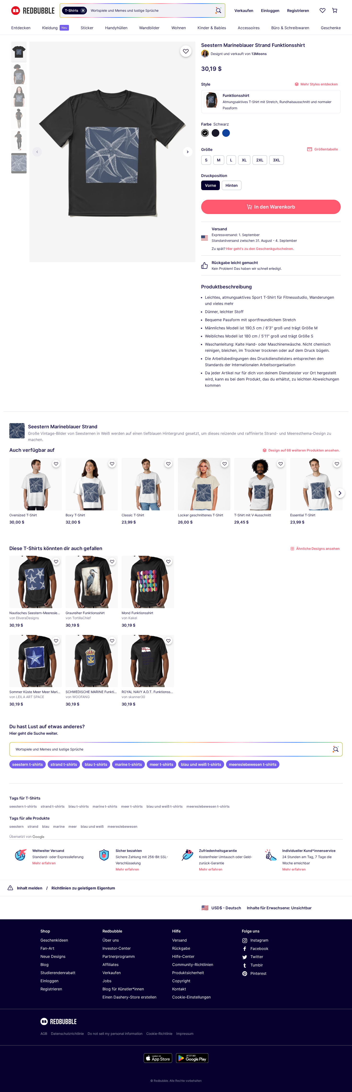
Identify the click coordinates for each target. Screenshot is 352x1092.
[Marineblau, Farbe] (215, 133)
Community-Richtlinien (192, 964)
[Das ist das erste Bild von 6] (37, 152)
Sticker (87, 27)
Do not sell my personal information (115, 1033)
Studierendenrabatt (57, 972)
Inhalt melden (29, 888)
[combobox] (142, 10)
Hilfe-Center (183, 956)
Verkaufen (111, 972)
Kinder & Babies (212, 27)
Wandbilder (149, 27)
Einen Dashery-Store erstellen (129, 997)
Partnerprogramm (118, 956)
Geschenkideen (54, 940)
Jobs (106, 980)
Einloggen (49, 980)
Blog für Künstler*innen (123, 989)
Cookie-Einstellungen (191, 997)
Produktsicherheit (188, 972)
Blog (44, 964)
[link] (27, 764)
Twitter (256, 956)
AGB (43, 1033)
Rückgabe (181, 948)
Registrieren (51, 989)
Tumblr (256, 965)
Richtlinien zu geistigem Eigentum (83, 888)
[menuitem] (20, 27)
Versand (179, 940)
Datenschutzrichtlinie (67, 1033)
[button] (19, 52)
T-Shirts (33, 798)
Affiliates (110, 964)
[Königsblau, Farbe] (226, 133)
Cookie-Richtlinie (159, 1033)
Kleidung (54, 27)
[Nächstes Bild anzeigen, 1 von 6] (188, 152)
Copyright (181, 980)
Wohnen (178, 27)
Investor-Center (116, 948)
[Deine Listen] (322, 10)
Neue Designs (52, 956)
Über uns (110, 940)
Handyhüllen (116, 27)
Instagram (259, 940)
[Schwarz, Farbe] (205, 133)
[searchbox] (176, 749)
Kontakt (179, 989)
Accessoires (249, 27)
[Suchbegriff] (218, 10)
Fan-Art (47, 948)
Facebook (259, 948)
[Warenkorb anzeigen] (335, 10)
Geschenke (331, 27)
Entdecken (20, 27)
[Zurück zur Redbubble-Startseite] (32, 10)
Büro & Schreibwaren (290, 27)
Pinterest (258, 973)
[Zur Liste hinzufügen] (186, 51)
